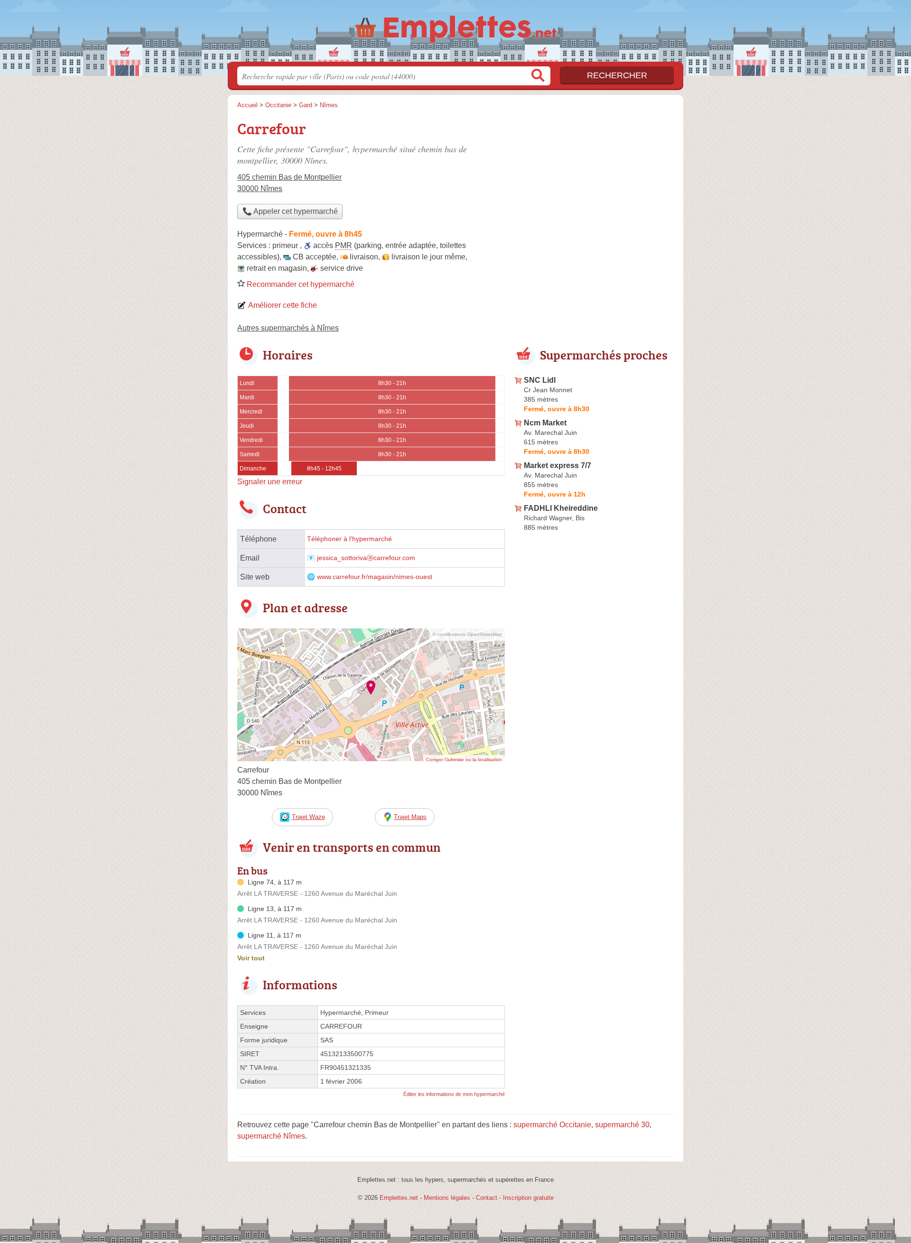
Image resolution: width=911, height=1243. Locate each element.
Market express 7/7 (557, 465)
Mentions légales (447, 1197)
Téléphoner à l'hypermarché (349, 539)
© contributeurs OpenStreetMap (467, 634)
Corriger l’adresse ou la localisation (464, 759)
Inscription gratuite (528, 1197)
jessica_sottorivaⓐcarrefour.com (366, 558)
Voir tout (251, 958)
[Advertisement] (594, 183)
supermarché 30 (622, 1125)
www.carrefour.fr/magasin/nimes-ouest (374, 576)
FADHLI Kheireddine (561, 508)
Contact (486, 1197)
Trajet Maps (410, 816)
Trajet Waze (308, 816)
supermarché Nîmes (271, 1136)
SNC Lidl (540, 380)
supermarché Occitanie (552, 1125)
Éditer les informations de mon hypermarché (454, 1094)
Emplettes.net (399, 1197)
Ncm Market (545, 423)
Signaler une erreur (269, 482)
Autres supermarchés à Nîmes (288, 328)
